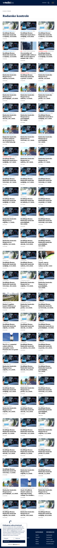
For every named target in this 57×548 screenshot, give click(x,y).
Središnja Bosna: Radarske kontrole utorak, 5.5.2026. (45, 471)
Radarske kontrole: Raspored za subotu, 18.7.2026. (27, 160)
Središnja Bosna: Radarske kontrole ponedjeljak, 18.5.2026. (45, 410)
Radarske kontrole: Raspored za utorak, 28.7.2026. (9, 116)
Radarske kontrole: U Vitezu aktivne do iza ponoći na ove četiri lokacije (9, 139)
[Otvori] (53, 2)
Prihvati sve (6, 541)
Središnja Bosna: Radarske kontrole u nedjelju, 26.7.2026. (45, 116)
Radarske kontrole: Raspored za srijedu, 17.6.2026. (27, 284)
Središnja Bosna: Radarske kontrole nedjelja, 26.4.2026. (45, 513)
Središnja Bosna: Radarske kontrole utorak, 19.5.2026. (27, 409)
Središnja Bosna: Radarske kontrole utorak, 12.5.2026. (9, 451)
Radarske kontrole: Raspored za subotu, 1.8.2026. (27, 96)
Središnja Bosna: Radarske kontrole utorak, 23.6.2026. (27, 242)
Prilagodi (6, 538)
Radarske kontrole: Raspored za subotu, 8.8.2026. (9, 76)
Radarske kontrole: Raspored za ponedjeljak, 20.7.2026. (45, 139)
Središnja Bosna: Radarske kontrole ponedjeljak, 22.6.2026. (45, 243)
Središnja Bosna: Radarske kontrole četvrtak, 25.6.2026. (45, 220)
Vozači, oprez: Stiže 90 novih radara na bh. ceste (45, 264)
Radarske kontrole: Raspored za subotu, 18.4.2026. (45, 533)
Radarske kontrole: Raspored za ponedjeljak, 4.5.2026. (10, 491)
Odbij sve (17, 538)
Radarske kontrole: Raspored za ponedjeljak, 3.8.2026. (10, 96)
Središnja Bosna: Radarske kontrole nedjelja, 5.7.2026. (9, 200)
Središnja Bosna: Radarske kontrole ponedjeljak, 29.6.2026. (27, 221)
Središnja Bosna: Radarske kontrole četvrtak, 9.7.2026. (45, 180)
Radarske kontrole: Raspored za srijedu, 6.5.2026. (27, 471)
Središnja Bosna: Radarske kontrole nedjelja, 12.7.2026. (27, 180)
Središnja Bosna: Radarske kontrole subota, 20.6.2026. (27, 264)
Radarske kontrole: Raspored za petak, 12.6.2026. (27, 306)
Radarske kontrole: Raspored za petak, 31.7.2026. (45, 96)
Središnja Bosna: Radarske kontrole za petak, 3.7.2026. (45, 200)
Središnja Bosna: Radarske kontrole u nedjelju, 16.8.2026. (28, 34)
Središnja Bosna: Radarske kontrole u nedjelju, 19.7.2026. (10, 160)
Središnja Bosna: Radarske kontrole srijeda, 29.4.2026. (9, 513)
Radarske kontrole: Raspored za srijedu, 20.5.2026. (9, 409)
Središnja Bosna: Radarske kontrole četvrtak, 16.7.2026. (10, 180)
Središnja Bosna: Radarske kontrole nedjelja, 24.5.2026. (9, 389)
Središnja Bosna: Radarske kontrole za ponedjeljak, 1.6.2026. (46, 326)
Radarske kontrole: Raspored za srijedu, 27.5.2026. (9, 368)
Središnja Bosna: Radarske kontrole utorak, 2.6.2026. (27, 326)
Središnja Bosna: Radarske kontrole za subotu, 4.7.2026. (28, 200)
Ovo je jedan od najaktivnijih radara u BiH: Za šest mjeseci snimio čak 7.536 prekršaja (28, 56)
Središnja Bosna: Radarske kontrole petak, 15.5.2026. (9, 431)
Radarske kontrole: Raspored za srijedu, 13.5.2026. (45, 431)
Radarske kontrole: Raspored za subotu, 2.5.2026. (45, 491)
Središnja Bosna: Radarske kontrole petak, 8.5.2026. (45, 451)
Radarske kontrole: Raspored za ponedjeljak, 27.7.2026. (27, 117)
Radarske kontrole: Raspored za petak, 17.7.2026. (45, 160)
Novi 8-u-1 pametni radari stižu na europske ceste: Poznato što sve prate (10, 347)
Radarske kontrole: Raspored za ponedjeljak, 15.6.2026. (45, 285)
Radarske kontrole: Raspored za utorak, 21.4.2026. (27, 533)
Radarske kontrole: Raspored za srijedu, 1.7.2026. (9, 220)
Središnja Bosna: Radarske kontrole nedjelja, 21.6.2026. (9, 264)
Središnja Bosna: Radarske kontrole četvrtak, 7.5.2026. (9, 470)
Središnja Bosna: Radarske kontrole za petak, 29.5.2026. (45, 346)
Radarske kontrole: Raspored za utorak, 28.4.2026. (27, 513)
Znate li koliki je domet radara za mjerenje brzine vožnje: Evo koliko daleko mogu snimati (28, 493)
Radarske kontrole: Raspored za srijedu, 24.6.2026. (9, 242)
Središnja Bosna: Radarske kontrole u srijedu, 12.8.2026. (10, 54)
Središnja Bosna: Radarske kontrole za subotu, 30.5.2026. (28, 346)
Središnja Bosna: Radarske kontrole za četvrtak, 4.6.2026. (46, 306)
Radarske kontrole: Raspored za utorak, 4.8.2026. (45, 76)
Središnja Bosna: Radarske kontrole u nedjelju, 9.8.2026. (45, 54)
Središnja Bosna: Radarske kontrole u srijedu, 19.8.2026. (10, 34)
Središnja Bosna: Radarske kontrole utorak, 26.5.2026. (27, 368)
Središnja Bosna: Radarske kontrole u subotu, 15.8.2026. (45, 34)
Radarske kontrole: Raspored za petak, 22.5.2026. (27, 389)
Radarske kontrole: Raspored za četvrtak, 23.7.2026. (28, 138)
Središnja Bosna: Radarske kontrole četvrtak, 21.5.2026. (45, 389)
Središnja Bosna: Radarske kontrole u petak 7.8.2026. (27, 76)
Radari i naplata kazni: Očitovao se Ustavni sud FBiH (9, 306)
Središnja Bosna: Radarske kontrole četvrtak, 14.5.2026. (28, 431)
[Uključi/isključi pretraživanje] (48, 3)
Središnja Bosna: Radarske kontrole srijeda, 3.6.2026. (9, 326)
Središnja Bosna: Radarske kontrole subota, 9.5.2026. (27, 451)
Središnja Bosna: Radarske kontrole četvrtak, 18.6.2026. (10, 284)
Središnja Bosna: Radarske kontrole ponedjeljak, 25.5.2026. (45, 368)
